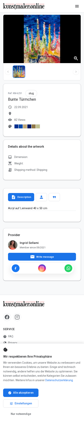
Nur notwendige (21, 413)
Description (21, 197)
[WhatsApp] (68, 268)
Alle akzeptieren (21, 393)
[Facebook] (16, 268)
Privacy (10, 343)
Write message (42, 256)
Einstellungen (21, 403)
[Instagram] (42, 268)
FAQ (8, 336)
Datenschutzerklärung (59, 380)
